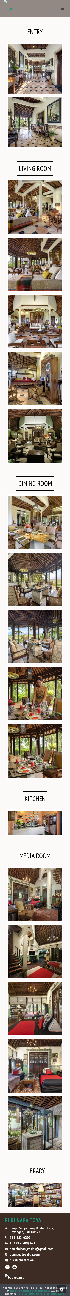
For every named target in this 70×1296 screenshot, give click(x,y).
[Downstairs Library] (35, 1195)
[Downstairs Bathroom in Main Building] (35, 1123)
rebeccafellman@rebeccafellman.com (41, 1293)
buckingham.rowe (22, 1260)
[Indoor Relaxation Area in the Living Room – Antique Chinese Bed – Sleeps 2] (35, 378)
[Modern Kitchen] (35, 823)
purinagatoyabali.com (25, 1254)
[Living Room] (35, 207)
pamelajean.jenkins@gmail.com (31, 1248)
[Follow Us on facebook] (7, 1267)
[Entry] (35, 69)
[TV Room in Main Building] (35, 894)
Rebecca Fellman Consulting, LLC (30, 1290)
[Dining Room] (35, 522)
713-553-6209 (20, 1237)
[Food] (35, 751)
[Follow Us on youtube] (14, 1267)
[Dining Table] (35, 579)
